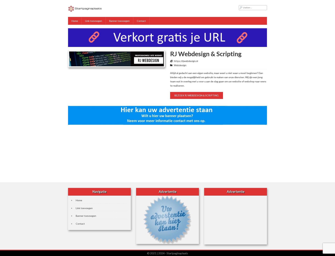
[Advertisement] (167, 152)
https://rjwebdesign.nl (186, 61)
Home (75, 20)
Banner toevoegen (119, 20)
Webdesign (180, 65)
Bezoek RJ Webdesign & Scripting (196, 95)
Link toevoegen (93, 20)
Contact (141, 20)
